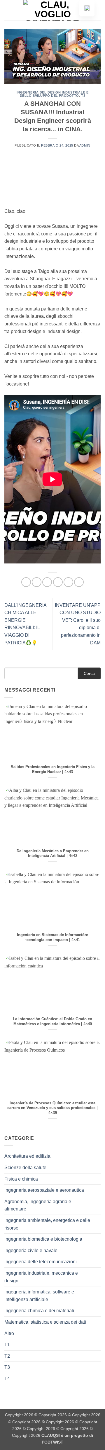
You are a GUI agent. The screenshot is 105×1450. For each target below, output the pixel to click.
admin (84, 145)
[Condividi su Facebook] (36, 582)
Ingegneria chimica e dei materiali (39, 1310)
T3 (83, 95)
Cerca (89, 673)
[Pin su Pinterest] (68, 582)
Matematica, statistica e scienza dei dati (45, 1322)
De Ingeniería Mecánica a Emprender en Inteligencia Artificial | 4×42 (53, 853)
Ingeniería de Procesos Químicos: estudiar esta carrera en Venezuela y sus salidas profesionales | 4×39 (52, 1108)
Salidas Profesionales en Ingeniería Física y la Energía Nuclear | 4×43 (52, 769)
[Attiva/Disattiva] (97, 1156)
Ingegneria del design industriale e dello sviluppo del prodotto (53, 94)
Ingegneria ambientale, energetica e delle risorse (47, 1224)
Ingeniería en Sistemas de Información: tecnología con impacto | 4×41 (52, 937)
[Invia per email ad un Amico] (58, 582)
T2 (7, 1356)
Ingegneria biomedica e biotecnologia (43, 1239)
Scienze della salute (25, 1167)
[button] (7, 10)
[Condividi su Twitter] (47, 582)
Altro (9, 1333)
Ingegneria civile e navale (30, 1250)
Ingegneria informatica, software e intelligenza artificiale (39, 1295)
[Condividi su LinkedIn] (79, 582)
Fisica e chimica (21, 1178)
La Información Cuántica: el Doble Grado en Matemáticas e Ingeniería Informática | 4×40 (52, 1021)
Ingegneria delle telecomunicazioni (40, 1261)
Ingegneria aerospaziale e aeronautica (44, 1190)
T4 (7, 1378)
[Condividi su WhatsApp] (26, 582)
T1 (7, 1344)
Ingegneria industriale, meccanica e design (41, 1277)
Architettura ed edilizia (27, 1156)
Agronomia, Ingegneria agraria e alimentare (37, 1205)
